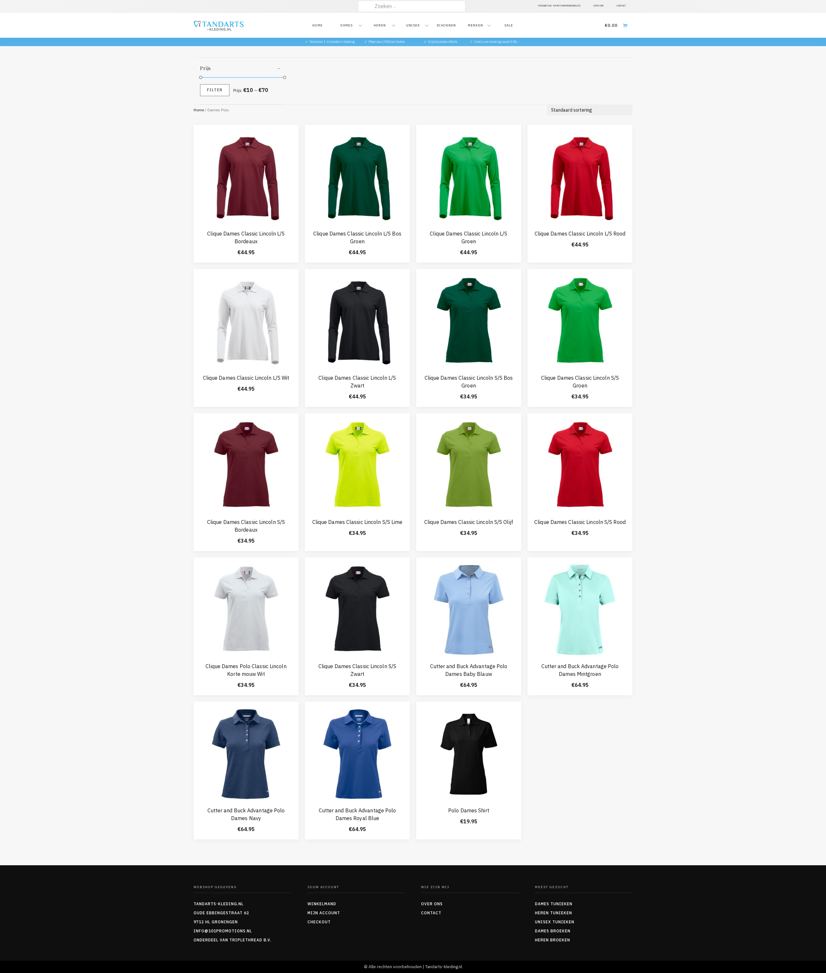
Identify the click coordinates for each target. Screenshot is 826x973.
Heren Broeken (552, 940)
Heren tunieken (553, 912)
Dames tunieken (553, 903)
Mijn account (323, 912)
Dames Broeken (552, 930)
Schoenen (446, 25)
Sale (508, 25)
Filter (215, 89)
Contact (431, 912)
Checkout (319, 921)
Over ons (432, 903)
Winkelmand (321, 903)
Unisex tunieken (554, 921)
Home (317, 25)
